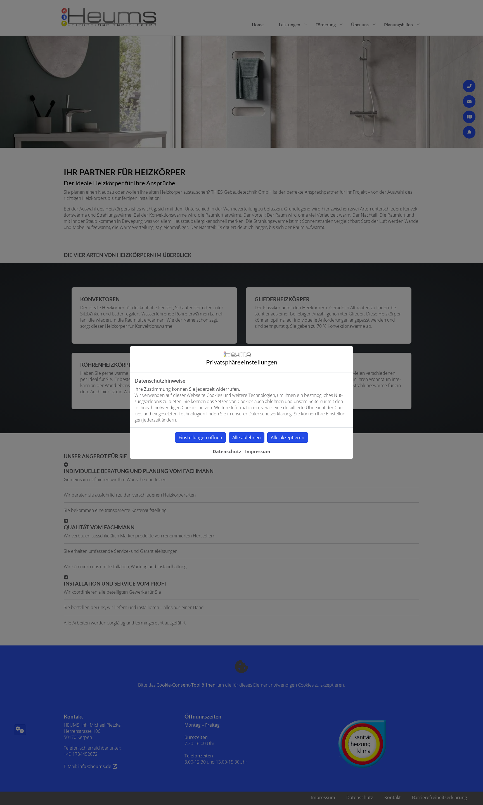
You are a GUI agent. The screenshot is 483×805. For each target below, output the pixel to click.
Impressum (257, 451)
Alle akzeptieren (287, 437)
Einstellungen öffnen (200, 437)
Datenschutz (227, 451)
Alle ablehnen (246, 437)
